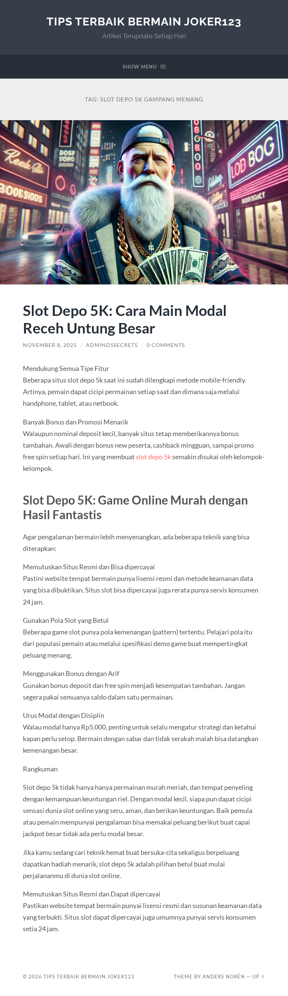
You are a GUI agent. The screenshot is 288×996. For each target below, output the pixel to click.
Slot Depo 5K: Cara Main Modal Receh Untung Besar (125, 318)
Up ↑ (258, 977)
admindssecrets (112, 345)
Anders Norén (223, 977)
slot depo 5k (153, 457)
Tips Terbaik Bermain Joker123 (144, 21)
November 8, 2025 (50, 345)
